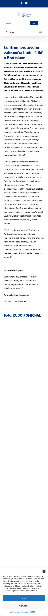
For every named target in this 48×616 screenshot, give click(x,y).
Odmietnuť (24, 606)
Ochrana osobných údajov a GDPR (22, 612)
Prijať (24, 598)
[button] (44, 571)
